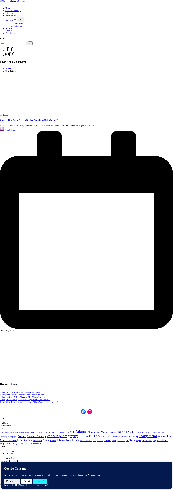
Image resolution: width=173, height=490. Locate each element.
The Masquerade (15, 444)
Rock (132, 440)
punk (127, 441)
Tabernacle (147, 440)
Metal (46, 440)
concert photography (62, 436)
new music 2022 (86, 440)
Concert (22, 436)
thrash (36, 443)
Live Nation (12, 441)
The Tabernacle (27, 444)
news (94, 441)
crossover (81, 436)
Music (61, 440)
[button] (27, 43)
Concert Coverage (36, 436)
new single (101, 440)
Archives (4, 115)
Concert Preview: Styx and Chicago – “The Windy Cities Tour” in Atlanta (31, 402)
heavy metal (148, 436)
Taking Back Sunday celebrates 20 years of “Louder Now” (25, 399)
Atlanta (81, 431)
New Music (72, 440)
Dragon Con (107, 436)
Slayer (138, 440)
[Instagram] (9, 55)
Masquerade (37, 441)
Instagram (9, 453)
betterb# (123, 432)
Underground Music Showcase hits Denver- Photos (22, 395)
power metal (121, 441)
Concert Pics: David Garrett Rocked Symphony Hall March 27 (29, 120)
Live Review (25, 440)
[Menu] (1, 4)
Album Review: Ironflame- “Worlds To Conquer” (21, 392)
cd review (136, 432)
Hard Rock (128, 436)
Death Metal (96, 436)
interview (162, 436)
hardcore (120, 437)
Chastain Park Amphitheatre (151, 432)
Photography (111, 440)
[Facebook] (9, 50)
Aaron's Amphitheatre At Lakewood (43, 432)
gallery (114, 437)
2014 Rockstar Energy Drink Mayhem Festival (14, 432)
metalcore (53, 441)
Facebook (9, 451)
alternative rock (62, 432)
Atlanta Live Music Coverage (102, 432)
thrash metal (44, 444)
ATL (72, 431)
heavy (135, 436)
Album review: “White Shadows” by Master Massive (22, 397)
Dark (87, 437)
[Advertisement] (86, 93)
